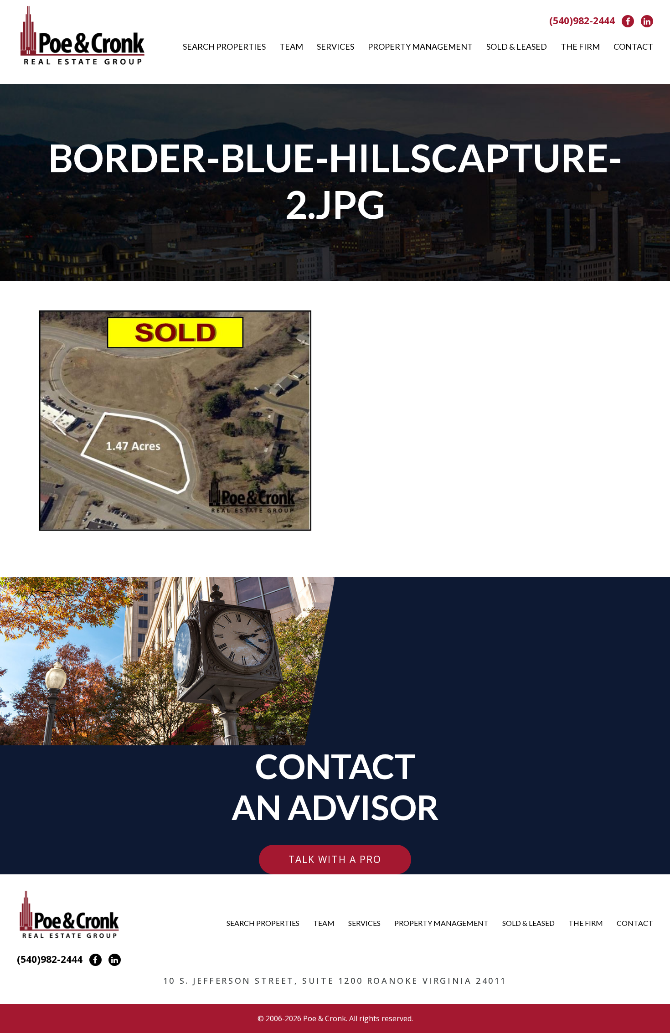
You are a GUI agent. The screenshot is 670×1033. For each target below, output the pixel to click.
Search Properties (224, 46)
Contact (633, 46)
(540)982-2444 (582, 20)
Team (291, 46)
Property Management (420, 46)
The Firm (580, 46)
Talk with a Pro (335, 859)
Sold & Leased (516, 46)
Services (335, 46)
